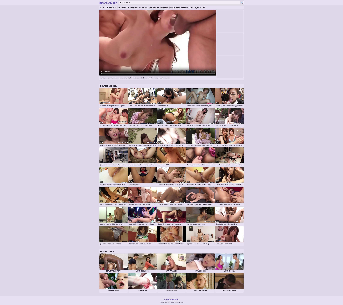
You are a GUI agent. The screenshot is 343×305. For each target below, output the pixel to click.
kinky (121, 78)
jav (116, 78)
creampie (149, 78)
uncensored (159, 78)
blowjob (136, 78)
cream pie (128, 78)
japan (167, 78)
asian (103, 78)
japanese (110, 78)
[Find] (241, 2)
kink (142, 78)
